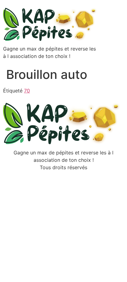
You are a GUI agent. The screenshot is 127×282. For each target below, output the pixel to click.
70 (27, 91)
